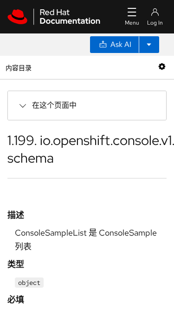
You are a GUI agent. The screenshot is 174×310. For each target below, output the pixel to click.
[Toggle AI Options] (149, 44)
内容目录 (18, 67)
